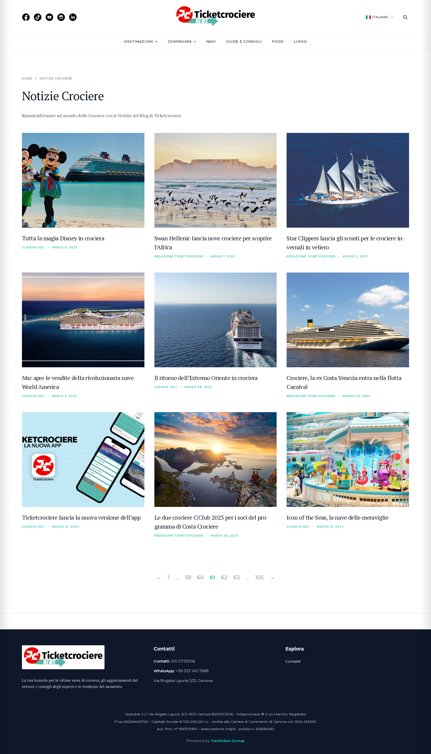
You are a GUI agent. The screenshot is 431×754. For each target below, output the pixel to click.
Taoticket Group (228, 740)
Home (27, 78)
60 (200, 577)
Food (278, 41)
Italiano (380, 17)
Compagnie (180, 41)
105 (259, 577)
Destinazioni (138, 41)
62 (224, 577)
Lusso (300, 41)
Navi (211, 41)
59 (188, 577)
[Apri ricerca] (405, 17)
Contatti (293, 661)
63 (236, 577)
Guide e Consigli (244, 41)
